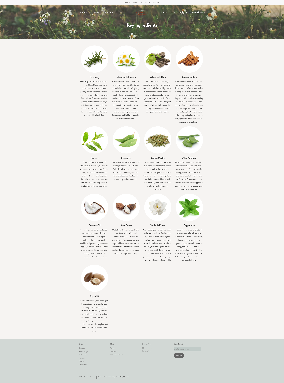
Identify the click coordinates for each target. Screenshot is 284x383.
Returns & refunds (116, 354)
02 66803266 (147, 348)
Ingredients (109, 12)
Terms (112, 348)
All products (83, 364)
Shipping (113, 351)
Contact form (146, 351)
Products (84, 12)
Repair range (83, 351)
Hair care (82, 358)
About (164, 12)
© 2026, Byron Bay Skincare (86, 377)
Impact (97, 12)
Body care (82, 354)
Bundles (81, 361)
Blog (173, 12)
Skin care (82, 348)
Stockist (183, 12)
